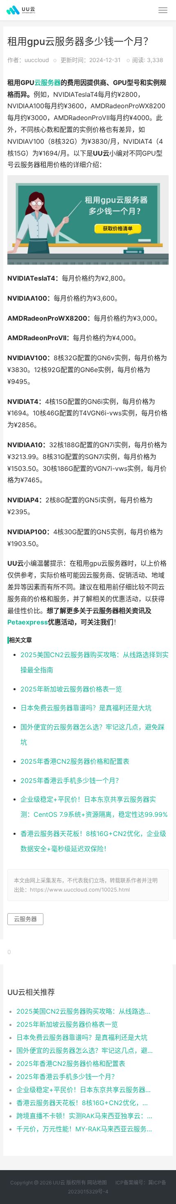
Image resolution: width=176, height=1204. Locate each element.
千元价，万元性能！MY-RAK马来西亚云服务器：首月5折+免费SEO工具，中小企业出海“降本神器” (84, 1129)
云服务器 (47, 83)
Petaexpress (27, 622)
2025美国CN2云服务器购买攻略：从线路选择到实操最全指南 (84, 1011)
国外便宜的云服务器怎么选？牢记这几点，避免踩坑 (84, 1050)
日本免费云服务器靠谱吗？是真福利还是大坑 (85, 708)
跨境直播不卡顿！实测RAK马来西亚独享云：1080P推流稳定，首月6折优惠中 (84, 1116)
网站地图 (97, 1182)
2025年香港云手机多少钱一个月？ (71, 781)
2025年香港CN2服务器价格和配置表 (74, 761)
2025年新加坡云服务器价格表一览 (71, 689)
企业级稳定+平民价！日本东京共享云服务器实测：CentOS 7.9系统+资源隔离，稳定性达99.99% (84, 1090)
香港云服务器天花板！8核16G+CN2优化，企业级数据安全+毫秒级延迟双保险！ (84, 1103)
